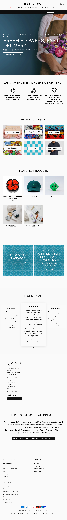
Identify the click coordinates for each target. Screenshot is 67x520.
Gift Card (5, 471)
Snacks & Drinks (36, 7)
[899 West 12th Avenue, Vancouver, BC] (33, 381)
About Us (36, 463)
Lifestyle (47, 7)
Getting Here (38, 471)
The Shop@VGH (33, 3)
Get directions (15, 399)
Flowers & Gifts (23, 7)
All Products (6, 476)
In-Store (5, 474)
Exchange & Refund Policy (10, 494)
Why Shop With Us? (39, 466)
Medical (56, 7)
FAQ (4, 488)
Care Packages (7, 463)
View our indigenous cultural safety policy (33, 438)
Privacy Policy (7, 499)
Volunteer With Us (39, 468)
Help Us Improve (8, 496)
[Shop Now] (18, 260)
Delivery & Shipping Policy (10, 491)
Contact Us (6, 486)
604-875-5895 (12, 391)
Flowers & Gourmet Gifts (10, 468)
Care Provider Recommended (11, 466)
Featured (11, 7)
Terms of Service (8, 502)
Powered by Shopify (51, 513)
